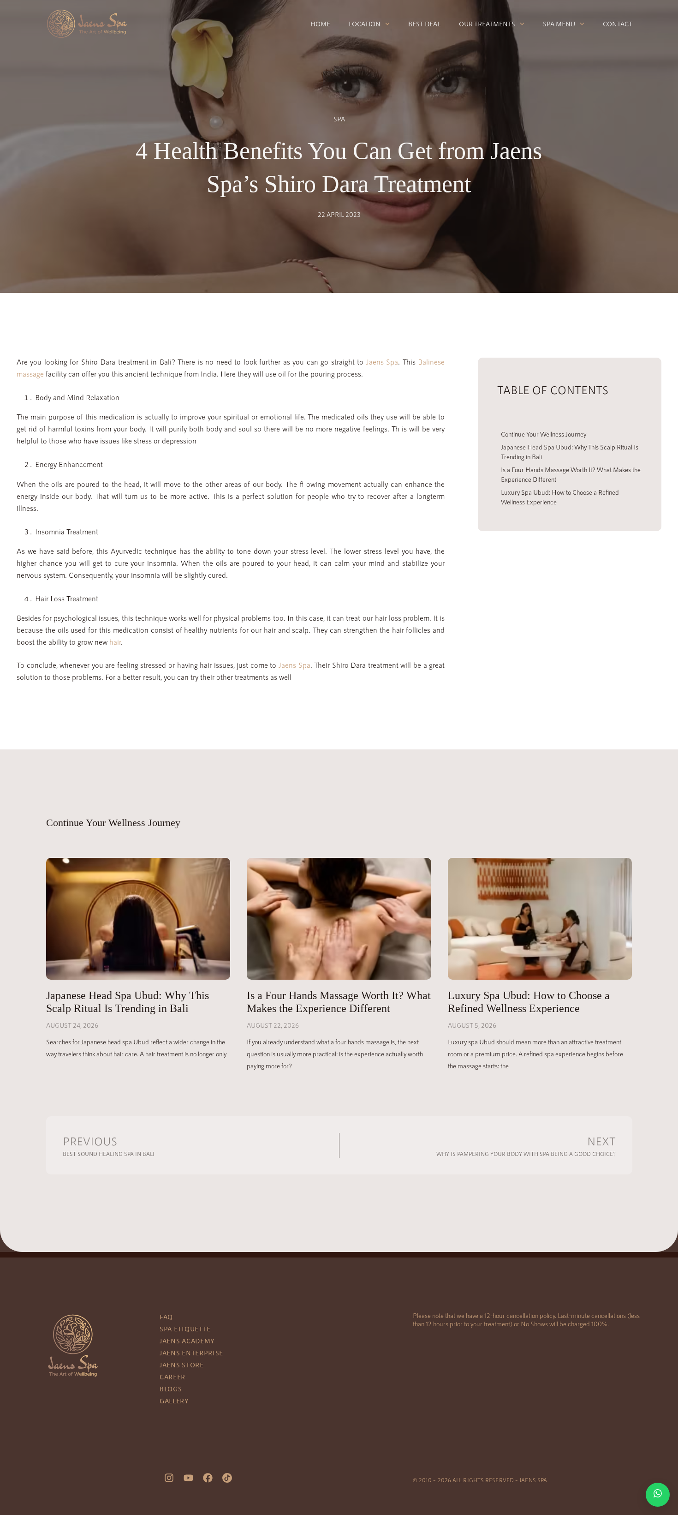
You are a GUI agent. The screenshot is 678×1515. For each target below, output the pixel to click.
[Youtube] (188, 1477)
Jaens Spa (382, 361)
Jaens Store (182, 1365)
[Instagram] (169, 1477)
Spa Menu (559, 24)
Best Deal (424, 24)
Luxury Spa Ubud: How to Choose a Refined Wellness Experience (560, 497)
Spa (339, 119)
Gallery (174, 1401)
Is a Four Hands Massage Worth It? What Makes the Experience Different (571, 474)
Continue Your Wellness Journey (543, 434)
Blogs (171, 1389)
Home (320, 24)
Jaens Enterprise (191, 1353)
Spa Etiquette (185, 1329)
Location (365, 24)
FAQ (166, 1317)
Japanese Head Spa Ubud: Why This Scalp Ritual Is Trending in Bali (569, 452)
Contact (617, 24)
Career (172, 1377)
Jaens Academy (187, 1341)
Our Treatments (487, 24)
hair (115, 641)
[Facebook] (208, 1477)
